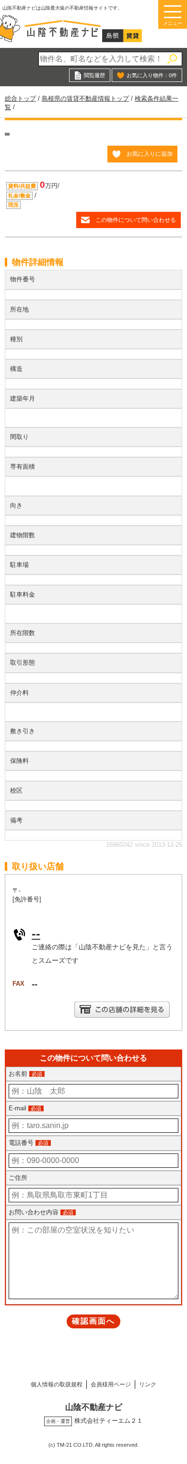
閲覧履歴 (94, 75)
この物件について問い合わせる (135, 220)
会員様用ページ (111, 1384)
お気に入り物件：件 (152, 75)
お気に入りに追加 (150, 153)
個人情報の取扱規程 (56, 1384)
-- (36, 933)
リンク (147, 1384)
